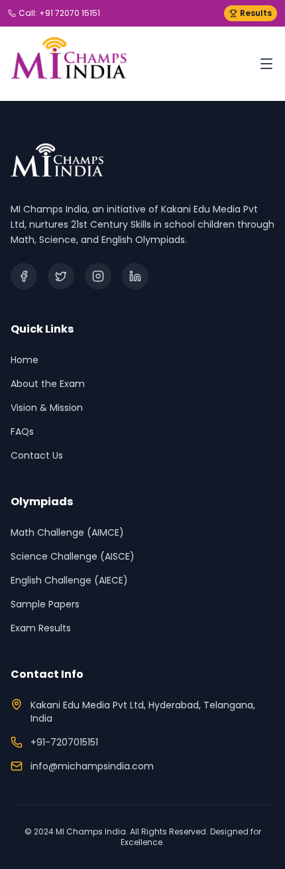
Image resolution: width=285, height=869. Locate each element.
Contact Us (37, 455)
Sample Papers (45, 604)
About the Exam (48, 383)
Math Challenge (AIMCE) (67, 532)
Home (24, 359)
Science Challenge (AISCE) (73, 556)
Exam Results (41, 628)
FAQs (22, 431)
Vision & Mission (47, 407)
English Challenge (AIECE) (69, 580)
